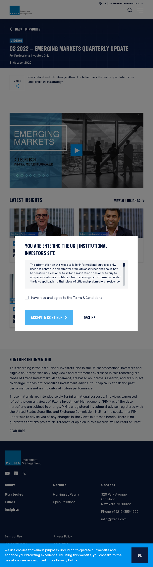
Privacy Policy (66, 560)
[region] (77, 274)
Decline (89, 317)
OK (140, 555)
